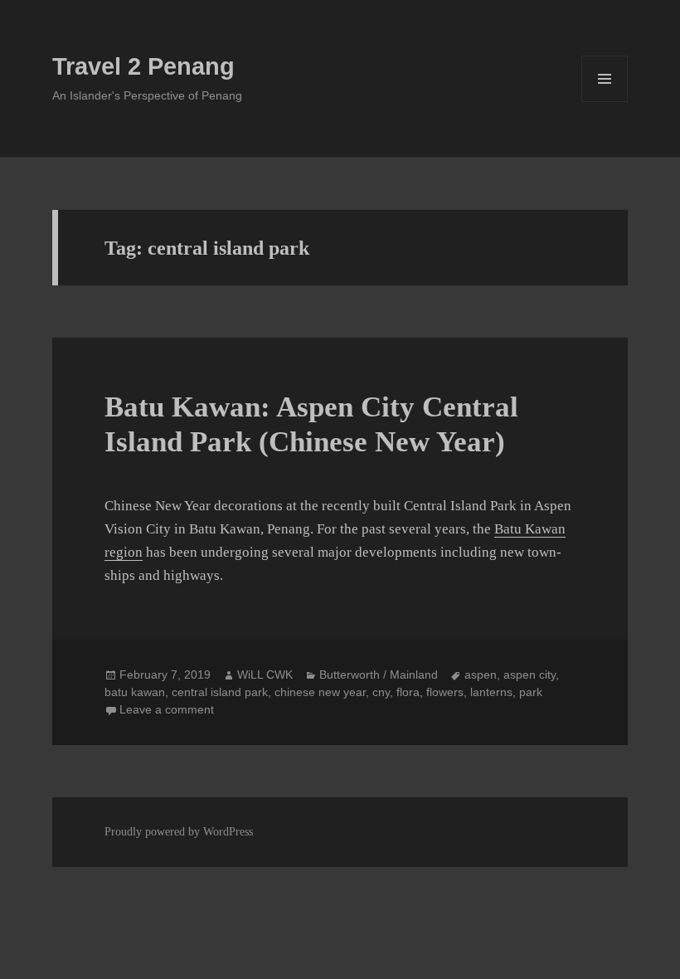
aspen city (529, 674)
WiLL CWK (265, 674)
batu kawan (134, 692)
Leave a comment (166, 709)
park (530, 692)
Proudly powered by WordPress (178, 832)
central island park (220, 692)
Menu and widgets (605, 101)
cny (381, 692)
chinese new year (320, 692)
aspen (480, 674)
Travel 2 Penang (143, 66)
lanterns (491, 692)
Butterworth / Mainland (378, 674)
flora (408, 692)
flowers (445, 692)
